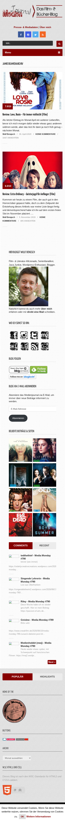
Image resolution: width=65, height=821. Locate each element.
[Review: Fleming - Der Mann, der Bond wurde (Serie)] (44, 475)
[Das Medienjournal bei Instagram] (24, 339)
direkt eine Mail (35, 312)
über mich (46, 308)
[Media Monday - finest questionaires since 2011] (14, 722)
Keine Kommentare (45, 134)
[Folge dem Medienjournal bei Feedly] (38, 372)
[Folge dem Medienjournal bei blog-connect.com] (19, 372)
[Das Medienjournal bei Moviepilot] (45, 339)
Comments (21, 545)
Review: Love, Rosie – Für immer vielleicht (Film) (25, 114)
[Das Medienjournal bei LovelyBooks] (25, 350)
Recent (44, 545)
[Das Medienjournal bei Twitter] (34, 339)
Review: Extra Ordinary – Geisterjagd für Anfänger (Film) (29, 194)
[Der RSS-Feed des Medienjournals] (35, 350)
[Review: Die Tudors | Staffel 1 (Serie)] (20, 500)
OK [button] (22, 816)
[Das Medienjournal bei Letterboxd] (14, 350)
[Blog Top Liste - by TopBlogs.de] (22, 739)
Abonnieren (18, 418)
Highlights (47, 676)
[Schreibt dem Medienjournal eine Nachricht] (45, 350)
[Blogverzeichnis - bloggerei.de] (9, 739)
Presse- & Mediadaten (26, 27)
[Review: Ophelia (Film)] (44, 450)
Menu (8, 52)
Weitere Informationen (38, 816)
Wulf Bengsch (9, 134)
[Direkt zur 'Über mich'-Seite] (28, 305)
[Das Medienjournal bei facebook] (14, 339)
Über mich (45, 27)
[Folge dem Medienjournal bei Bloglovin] (22, 378)
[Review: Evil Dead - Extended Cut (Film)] (20, 525)
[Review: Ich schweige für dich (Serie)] (20, 450)
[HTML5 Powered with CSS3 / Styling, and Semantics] (16, 794)
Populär (17, 676)
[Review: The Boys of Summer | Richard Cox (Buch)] (44, 525)
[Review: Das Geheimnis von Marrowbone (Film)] (20, 475)
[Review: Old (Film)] (44, 500)
